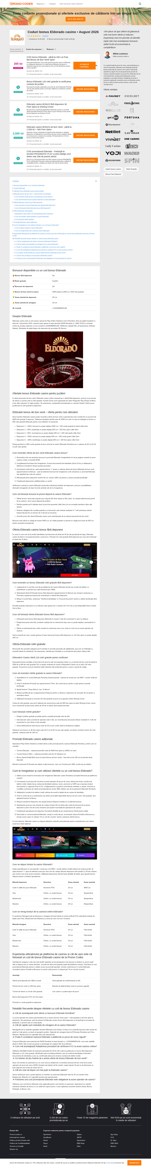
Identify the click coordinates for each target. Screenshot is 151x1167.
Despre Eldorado (19, 188)
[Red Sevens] (113, 160)
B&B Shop (80, 1143)
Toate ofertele (15, 49)
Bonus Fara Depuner (113, 174)
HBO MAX (114, 1143)
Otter (79, 1146)
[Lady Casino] (113, 146)
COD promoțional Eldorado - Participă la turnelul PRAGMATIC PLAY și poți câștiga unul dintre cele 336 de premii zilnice (49, 154)
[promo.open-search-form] (140, 3)
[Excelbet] (131, 96)
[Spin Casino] (131, 160)
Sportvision (81, 1140)
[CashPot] (113, 103)
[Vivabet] (113, 138)
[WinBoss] (113, 110)
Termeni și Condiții (16, 1146)
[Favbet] (113, 96)
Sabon (79, 1134)
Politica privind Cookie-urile (20, 1140)
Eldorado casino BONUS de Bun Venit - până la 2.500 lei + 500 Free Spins (49, 128)
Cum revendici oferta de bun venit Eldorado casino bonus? (34, 197)
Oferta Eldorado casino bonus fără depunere (28, 202)
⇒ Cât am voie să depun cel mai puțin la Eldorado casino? (33, 255)
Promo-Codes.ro (16, 1134)
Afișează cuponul (84, 65)
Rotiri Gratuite (131, 169)
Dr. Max (113, 1140)
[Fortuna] (131, 117)
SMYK (79, 1137)
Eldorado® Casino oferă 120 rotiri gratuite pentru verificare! (34, 214)
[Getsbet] (113, 117)
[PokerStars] (131, 103)
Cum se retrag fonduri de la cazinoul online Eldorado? (32, 231)
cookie (108, 1163)
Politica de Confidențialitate (20, 1143)
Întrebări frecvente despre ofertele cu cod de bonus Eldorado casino (36, 238)
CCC (112, 1137)
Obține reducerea (85, 89)
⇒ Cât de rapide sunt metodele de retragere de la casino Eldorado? (36, 244)
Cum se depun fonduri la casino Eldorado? (29, 228)
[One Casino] (131, 138)
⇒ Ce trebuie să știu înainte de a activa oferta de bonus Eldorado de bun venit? (40, 253)
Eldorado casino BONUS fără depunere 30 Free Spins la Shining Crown (47, 105)
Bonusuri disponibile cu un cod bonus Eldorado (29, 185)
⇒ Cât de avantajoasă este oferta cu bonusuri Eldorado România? (36, 241)
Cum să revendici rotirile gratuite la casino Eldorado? (32, 216)
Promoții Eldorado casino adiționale (25, 222)
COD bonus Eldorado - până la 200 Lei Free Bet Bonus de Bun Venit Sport (47, 58)
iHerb (45, 1146)
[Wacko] (131, 153)
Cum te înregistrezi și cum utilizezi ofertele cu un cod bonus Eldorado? (36, 225)
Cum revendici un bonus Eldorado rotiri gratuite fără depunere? (35, 205)
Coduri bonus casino (113, 169)
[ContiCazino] (131, 110)
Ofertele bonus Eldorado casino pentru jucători (29, 191)
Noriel (45, 1140)
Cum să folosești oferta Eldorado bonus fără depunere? (33, 208)
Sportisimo (47, 1134)
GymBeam (47, 1137)
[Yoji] (113, 153)
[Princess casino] (131, 124)
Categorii (52, 4)
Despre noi (14, 1149)
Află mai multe (75, 19)
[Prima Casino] (131, 146)
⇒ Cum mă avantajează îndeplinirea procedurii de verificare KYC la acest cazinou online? (44, 250)
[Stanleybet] (113, 124)
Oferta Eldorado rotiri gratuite (23, 211)
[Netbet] (113, 131)
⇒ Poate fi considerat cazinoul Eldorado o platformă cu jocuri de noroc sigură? (40, 247)
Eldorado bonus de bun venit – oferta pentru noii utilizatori (32, 194)
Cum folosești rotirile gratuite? (24, 219)
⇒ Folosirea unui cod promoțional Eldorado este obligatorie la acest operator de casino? (43, 258)
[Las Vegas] (131, 131)
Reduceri (50, 49)
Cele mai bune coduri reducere (71, 4)
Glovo (45, 1143)
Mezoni (113, 1146)
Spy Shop (114, 1134)
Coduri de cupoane (34, 49)
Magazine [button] (40, 4)
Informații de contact (17, 1137)
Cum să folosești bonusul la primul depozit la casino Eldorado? (35, 199)
